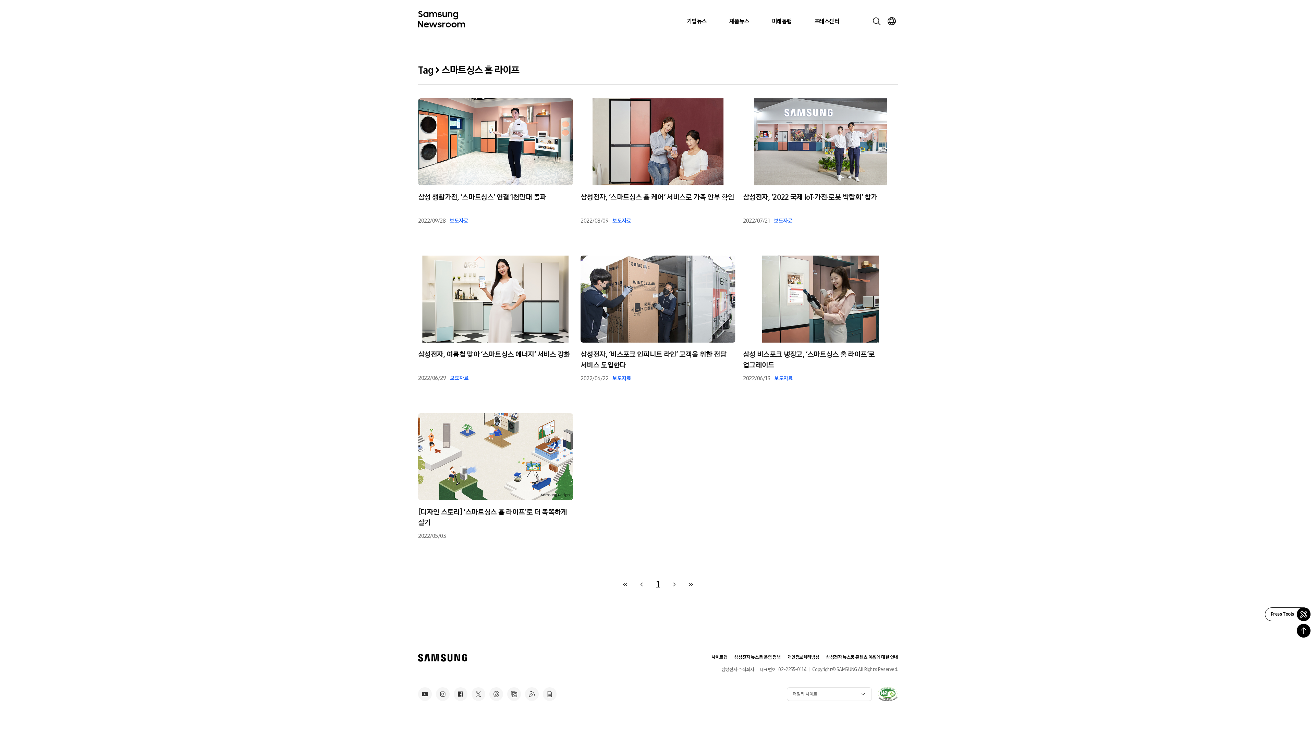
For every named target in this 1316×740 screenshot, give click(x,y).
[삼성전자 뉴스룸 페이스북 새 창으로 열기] (460, 694)
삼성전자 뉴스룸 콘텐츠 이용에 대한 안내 (862, 657)
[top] (1304, 631)
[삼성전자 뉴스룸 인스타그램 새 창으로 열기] (443, 694)
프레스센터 (826, 21)
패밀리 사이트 (805, 694)
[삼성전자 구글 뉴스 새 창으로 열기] (550, 694)
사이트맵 (719, 657)
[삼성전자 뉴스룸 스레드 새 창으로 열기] (496, 694)
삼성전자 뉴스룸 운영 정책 (757, 657)
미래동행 (782, 21)
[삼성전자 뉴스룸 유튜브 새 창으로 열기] (425, 694)
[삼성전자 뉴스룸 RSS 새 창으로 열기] (532, 694)
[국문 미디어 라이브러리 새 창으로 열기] (514, 694)
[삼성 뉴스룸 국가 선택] (892, 21)
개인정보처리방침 (803, 657)
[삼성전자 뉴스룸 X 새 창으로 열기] (478, 694)
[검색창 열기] (876, 21)
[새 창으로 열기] (887, 694)
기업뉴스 (697, 21)
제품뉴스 (739, 21)
